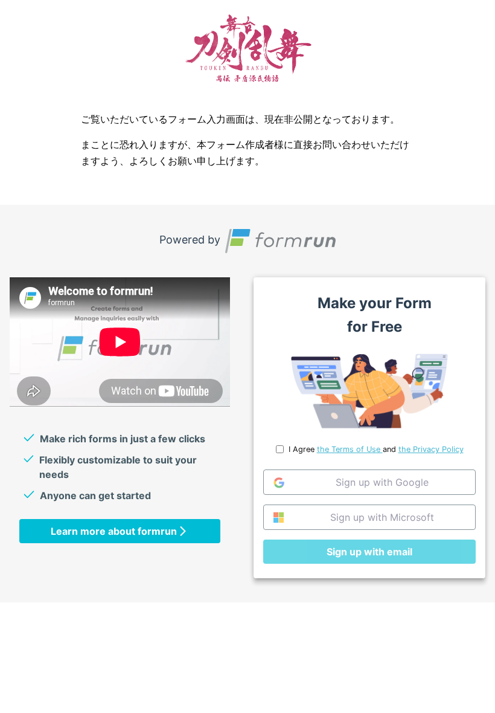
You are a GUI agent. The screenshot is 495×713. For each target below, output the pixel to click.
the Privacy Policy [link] (431, 449)
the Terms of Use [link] (350, 449)
